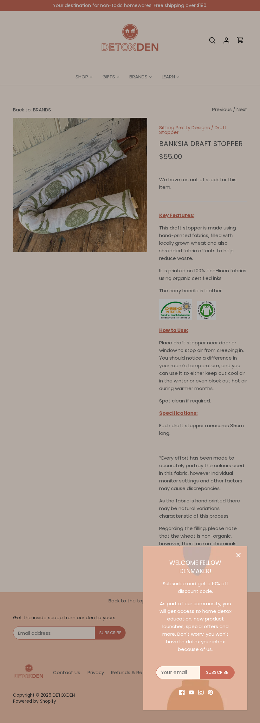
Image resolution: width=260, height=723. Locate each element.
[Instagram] (201, 692)
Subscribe (217, 672)
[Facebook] (182, 692)
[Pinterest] (210, 692)
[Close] (238, 555)
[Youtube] (191, 692)
